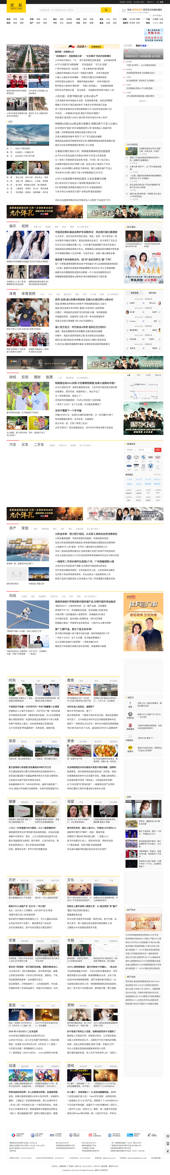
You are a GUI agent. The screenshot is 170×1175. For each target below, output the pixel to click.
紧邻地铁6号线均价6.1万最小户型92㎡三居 (143, 939)
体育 (12, 294)
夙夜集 (45, 181)
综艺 (64, 227)
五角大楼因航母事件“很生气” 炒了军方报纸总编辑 (78, 136)
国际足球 (67, 294)
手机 (63, 596)
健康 (91, 23)
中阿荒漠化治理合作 (64, 81)
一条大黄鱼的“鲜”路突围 (92, 69)
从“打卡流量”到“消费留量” (67, 64)
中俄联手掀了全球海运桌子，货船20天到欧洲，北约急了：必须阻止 (41, 988)
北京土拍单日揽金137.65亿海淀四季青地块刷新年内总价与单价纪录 (87, 555)
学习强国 (153, 32)
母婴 (91, 19)
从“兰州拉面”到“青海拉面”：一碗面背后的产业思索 (90, 784)
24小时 (132, 19)
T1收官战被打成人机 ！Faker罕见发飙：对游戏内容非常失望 (95, 1096)
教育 (85, 23)
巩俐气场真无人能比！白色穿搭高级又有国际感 (31, 724)
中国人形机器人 (90, 86)
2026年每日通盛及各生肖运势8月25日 (27, 1036)
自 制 (10, 181)
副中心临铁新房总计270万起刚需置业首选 (143, 961)
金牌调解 (37, 192)
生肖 (53, 1006)
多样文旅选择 (102, 73)
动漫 (108, 23)
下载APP (149, 2)
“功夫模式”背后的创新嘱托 (98, 56)
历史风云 (55, 941)
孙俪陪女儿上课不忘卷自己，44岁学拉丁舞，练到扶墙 (34, 711)
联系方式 (78, 1166)
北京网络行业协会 (58, 1135)
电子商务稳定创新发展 (90, 60)
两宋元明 (55, 880)
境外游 (39, 742)
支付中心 (55, 1166)
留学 (96, 681)
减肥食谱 (113, 742)
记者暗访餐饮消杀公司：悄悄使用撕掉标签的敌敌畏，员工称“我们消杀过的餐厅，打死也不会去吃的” (114, 984)
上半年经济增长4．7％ (65, 60)
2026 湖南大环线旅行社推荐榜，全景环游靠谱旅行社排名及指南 (39, 788)
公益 (161, 19)
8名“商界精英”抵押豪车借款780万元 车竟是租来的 (78, 187)
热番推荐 (55, 1066)
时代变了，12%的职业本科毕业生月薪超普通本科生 (91, 719)
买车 (61, 23)
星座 (12, 1005)
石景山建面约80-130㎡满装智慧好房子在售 (143, 965)
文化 (108, 19)
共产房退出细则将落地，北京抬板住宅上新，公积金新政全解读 (85, 570)
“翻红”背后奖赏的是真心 (78, 910)
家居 (45, 23)
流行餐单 (83, 742)
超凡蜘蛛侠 (42, 185)
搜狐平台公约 (113, 1166)
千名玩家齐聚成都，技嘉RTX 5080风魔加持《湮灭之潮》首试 (96, 1105)
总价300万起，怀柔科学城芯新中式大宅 (142, 993)
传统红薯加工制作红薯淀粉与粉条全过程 (86, 788)
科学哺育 (98, 802)
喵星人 (97, 1006)
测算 (23, 1006)
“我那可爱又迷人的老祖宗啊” (22, 915)
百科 (62, 529)
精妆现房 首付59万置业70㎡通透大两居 (142, 1004)
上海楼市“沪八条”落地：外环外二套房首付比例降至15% (81, 547)
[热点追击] (142, 45)
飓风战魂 (44, 188)
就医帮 (54, 802)
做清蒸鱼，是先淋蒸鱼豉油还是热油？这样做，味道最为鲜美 (95, 771)
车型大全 (62, 445)
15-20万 (148, 479)
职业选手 (98, 1066)
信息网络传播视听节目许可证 (120, 1148)
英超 (38, 19)
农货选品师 (87, 64)
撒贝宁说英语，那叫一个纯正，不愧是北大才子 (150, 832)
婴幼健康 (113, 802)
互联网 (24, 596)
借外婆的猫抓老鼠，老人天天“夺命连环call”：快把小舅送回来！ (97, 1053)
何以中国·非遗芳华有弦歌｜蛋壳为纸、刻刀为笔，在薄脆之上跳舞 (98, 919)
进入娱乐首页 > (83, 227)
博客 (138, 19)
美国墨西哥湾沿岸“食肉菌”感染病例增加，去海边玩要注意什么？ (39, 832)
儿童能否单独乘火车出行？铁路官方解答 (74, 73)
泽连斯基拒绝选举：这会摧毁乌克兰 (26, 980)
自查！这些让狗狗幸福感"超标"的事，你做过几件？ (91, 1044)
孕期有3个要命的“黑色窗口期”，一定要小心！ (88, 836)
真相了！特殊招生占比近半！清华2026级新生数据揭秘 (93, 724)
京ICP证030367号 (62, 1143)
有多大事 (29, 177)
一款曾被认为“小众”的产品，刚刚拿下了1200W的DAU (92, 1100)
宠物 (70, 1005)
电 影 (10, 185)
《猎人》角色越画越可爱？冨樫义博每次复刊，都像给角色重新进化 (40, 1113)
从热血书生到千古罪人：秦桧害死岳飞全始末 (30, 923)
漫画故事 (24, 1066)
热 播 (10, 177)
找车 (158, 450)
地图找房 (45, 529)
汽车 (12, 445)
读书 (96, 880)
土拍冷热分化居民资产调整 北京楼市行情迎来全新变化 (81, 566)
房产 (12, 528)
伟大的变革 (153, 39)
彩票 (138, 23)
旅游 (85, 19)
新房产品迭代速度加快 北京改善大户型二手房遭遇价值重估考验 (85, 579)
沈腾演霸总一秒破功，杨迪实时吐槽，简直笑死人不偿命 (150, 854)
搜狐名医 (40, 802)
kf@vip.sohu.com (109, 1158)
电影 (56, 227)
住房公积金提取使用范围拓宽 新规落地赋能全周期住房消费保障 (85, 542)
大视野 (155, 19)
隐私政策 (104, 1166)
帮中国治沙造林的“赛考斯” (67, 86)
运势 (38, 1006)
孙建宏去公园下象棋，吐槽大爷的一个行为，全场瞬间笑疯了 (150, 863)
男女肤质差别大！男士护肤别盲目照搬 (27, 845)
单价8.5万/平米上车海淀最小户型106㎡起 (143, 942)
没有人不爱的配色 (22, 148)
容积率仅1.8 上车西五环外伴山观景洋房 (142, 1000)
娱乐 (12, 226)
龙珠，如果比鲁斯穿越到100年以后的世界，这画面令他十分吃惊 (39, 1096)
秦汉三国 (24, 880)
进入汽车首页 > (85, 445)
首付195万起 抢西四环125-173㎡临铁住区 (143, 957)
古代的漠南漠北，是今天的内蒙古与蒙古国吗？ (31, 927)
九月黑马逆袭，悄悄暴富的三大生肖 (26, 1048)
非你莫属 (20, 192)
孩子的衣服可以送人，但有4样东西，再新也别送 (90, 841)
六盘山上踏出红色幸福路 (66, 77)
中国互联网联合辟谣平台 (90, 1151)
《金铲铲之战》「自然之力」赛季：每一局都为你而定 (92, 1109)
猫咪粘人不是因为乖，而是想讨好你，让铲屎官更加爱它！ (94, 1036)
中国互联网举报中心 (20, 1135)
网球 (102, 294)
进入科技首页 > (90, 596)
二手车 (39, 445)
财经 (12, 377)
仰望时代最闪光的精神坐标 (94, 77)
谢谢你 (28, 192)
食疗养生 (98, 742)
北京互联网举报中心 (39, 1135)
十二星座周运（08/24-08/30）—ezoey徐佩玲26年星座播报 (36, 1053)
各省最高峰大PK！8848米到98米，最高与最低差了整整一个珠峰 (39, 784)
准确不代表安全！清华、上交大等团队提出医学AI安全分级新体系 (39, 836)
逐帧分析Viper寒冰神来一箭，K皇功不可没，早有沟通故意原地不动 (99, 1113)
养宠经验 (83, 1006)
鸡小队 (36, 188)
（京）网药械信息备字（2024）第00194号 (125, 1143)
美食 (70, 741)
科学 (71, 596)
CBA (50, 294)
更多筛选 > (157, 475)
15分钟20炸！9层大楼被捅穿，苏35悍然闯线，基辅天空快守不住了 (40, 971)
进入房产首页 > (93, 529)
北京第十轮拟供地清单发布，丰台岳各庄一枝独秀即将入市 (82, 574)
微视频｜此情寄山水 (64, 52)
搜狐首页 (16, 6)
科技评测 (54, 596)
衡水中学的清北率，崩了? (79, 711)
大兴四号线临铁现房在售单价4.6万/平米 (142, 935)
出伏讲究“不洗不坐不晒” (25, 156)
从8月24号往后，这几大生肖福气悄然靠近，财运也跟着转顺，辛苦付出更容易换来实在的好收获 (54, 1040)
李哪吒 (28, 188)
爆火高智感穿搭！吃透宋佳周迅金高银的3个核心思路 (34, 719)
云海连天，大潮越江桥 (24, 152)
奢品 (53, 681)
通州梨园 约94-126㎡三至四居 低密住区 (142, 985)
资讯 (54, 529)
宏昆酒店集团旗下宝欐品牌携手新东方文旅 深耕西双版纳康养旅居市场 (42, 776)
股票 (49, 377)
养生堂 (45, 192)
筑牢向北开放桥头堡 (64, 90)
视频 (61, 19)
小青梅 (38, 181)
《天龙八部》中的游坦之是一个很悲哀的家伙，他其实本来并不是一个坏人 (44, 1105)
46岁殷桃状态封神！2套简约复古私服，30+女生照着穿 (34, 715)
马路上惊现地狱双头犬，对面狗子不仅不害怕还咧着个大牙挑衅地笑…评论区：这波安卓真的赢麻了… (115, 1040)
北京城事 (128, 45)
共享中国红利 (103, 81)
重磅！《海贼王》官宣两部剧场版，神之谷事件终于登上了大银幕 (39, 1100)
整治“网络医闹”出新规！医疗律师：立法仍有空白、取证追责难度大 (40, 841)
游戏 (115, 23)
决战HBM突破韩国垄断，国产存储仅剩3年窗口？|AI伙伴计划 (95, 980)
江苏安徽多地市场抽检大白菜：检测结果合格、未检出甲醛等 (83, 100)
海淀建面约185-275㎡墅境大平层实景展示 (143, 996)
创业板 (148, 375)
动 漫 (10, 188)
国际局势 (24, 941)
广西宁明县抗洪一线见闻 (66, 69)
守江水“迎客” (101, 64)
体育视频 (28, 294)
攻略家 (54, 742)
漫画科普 (40, 1066)
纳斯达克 (158, 375)
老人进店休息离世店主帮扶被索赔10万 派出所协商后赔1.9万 (83, 109)
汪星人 (112, 1006)
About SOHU (87, 1166)
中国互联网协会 (97, 1135)
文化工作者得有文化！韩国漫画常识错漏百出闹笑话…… (35, 1109)
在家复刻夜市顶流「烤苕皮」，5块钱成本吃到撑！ (90, 780)
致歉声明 (113, 941)
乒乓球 (93, 294)
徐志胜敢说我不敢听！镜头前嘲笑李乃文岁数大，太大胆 (150, 844)
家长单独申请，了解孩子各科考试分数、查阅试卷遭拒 (92, 715)
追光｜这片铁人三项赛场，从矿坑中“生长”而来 (30, 910)
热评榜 (132, 23)
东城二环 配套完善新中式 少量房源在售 (142, 953)
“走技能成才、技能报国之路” (69, 56)
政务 (161, 23)
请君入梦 (20, 181)
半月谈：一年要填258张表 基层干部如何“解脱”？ (78, 113)
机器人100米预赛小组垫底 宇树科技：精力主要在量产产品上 (83, 168)
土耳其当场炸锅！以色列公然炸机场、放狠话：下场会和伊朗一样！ (40, 975)
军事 (15, 19)
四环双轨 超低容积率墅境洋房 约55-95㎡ (142, 981)
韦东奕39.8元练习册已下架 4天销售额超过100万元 (79, 173)
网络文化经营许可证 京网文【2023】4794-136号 (26, 1146)
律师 (46, 177)
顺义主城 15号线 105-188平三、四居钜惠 (143, 989)
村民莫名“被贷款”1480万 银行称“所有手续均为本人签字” (81, 117)
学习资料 (113, 681)
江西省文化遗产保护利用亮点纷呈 (25, 780)
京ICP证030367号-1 (89, 1143)
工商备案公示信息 (88, 1148)
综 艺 (10, 192)
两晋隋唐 (40, 880)
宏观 (15, 23)
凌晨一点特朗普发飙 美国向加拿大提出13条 (75, 132)
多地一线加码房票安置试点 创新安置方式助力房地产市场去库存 (85, 551)
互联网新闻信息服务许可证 (65, 1146)
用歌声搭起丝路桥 (85, 81)
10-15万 (139, 479)
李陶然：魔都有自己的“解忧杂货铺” (149, 822)
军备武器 (40, 941)
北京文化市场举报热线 (116, 1135)
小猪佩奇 (20, 188)
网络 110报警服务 (76, 1135)
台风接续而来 (110, 60)
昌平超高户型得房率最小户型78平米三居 (142, 946)
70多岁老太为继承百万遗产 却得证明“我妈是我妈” (78, 192)
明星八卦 (37, 227)
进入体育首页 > (113, 294)
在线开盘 (79, 529)
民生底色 (81, 90)
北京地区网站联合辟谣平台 (65, 1148)
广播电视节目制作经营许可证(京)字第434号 (125, 1146)
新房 (38, 23)
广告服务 (70, 1166)
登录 (161, 2)
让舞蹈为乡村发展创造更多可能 (82, 927)
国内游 (24, 742)
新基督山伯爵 (30, 185)
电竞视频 (83, 1066)
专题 (22, 19)
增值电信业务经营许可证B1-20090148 (23, 1143)
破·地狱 (19, 185)
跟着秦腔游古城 (74, 915)
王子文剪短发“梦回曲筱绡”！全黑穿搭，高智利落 (32, 728)
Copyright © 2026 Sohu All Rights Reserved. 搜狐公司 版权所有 (85, 1170)
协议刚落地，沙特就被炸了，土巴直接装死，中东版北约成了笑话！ (40, 984)
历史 (115, 19)
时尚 (12, 680)
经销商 (73, 445)
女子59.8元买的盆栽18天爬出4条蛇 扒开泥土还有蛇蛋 (80, 155)
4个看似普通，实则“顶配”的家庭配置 (84, 845)
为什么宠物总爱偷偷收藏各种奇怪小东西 (86, 1048)
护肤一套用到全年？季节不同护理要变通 (28, 849)
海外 (70, 529)
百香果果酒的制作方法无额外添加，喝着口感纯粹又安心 (93, 776)
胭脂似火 (29, 181)
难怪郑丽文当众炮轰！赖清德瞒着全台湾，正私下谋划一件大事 (97, 975)
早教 (81, 802)
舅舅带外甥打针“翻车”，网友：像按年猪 (86, 832)
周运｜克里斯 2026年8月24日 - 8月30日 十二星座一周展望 (36, 1044)
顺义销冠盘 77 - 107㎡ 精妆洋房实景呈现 (143, 950)
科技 (12, 596)
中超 (58, 294)
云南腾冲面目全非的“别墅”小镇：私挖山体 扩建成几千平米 (82, 164)
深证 (138, 375)
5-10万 (129, 479)
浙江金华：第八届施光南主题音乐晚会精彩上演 (89, 923)
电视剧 (69, 19)
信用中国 (12, 1151)
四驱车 (129, 484)
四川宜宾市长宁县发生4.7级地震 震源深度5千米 (77, 183)
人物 (38, 681)
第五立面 (20, 177)
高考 (81, 681)
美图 (72, 227)
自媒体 (52, 445)
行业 (60, 378)
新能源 (69, 23)
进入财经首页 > (83, 378)
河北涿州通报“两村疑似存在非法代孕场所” (87, 849)
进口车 (138, 484)
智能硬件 (42, 596)
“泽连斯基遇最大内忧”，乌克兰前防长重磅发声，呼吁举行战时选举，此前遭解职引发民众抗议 (111, 971)
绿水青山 (39, 177)
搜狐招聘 (63, 1166)
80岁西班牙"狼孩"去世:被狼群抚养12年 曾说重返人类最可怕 (83, 128)
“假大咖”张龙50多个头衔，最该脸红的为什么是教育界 (92, 728)
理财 (22, 23)
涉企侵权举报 (156, 1158)
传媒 (96, 941)
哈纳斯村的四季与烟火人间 (101, 90)
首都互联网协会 (137, 1135)
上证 (128, 375)
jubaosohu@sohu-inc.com (137, 1158)
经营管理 (69, 378)
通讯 (33, 596)
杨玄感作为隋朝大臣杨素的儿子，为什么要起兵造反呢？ (35, 919)
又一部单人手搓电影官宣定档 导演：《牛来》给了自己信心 (82, 160)
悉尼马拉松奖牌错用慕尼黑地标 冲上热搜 (74, 145)
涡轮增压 (148, 484)
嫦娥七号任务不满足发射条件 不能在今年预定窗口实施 (81, 105)
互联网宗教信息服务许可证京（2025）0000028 (127, 1151)
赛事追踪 (113, 1066)
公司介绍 (96, 1166)
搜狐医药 (24, 802)
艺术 (111, 880)
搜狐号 (130, 698)
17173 (155, 23)
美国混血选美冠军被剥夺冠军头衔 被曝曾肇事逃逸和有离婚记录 (85, 141)
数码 (78, 596)
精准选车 (157, 484)
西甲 (84, 294)
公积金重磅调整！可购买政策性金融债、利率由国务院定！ (82, 538)
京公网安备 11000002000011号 (23, 1148)
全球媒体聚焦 (106, 86)
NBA (45, 19)
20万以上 (157, 479)
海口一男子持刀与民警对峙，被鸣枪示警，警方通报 (91, 988)
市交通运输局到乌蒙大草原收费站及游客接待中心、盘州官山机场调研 (42, 771)
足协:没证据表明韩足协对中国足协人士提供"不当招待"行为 (82, 200)
